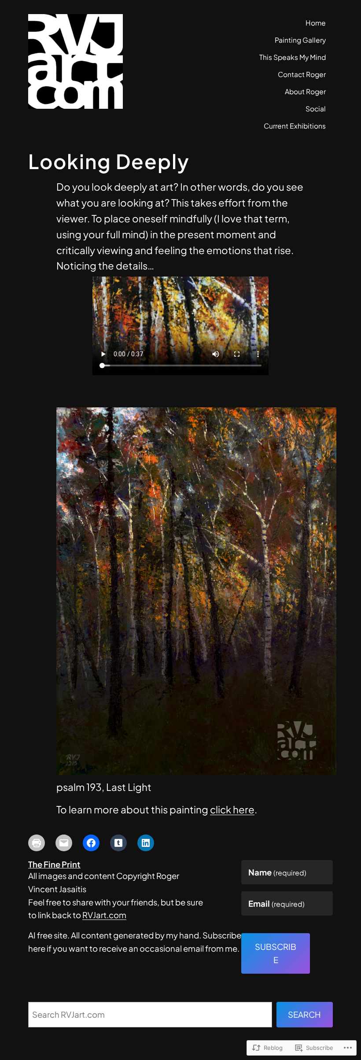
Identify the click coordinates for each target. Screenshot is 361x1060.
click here (232, 809)
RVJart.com (104, 915)
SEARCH (304, 1014)
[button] (196, 591)
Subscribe (275, 953)
